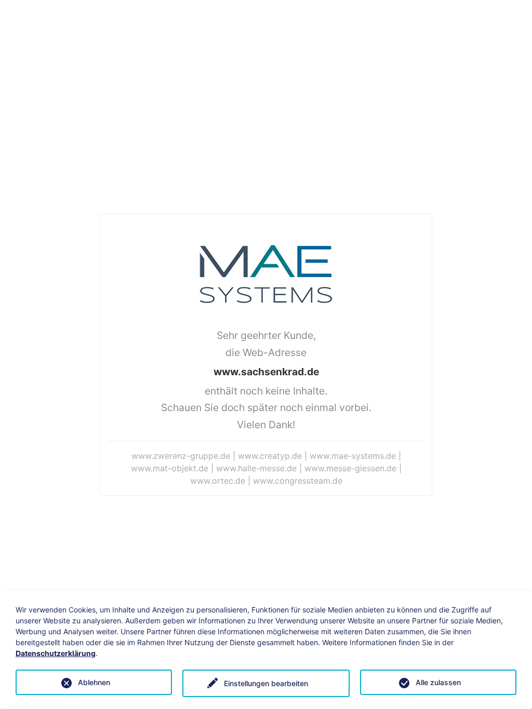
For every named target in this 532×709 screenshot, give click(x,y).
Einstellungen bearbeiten (266, 683)
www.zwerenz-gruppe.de (180, 456)
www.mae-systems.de (353, 456)
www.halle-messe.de (256, 468)
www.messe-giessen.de (350, 468)
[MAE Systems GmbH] (266, 273)
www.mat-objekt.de (169, 468)
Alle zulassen (438, 682)
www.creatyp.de (270, 456)
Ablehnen (94, 682)
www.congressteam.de (297, 480)
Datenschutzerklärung (56, 653)
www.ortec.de (217, 480)
